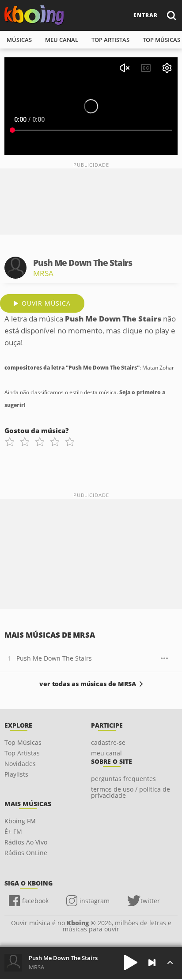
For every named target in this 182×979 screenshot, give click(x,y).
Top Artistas (22, 753)
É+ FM (13, 831)
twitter (150, 901)
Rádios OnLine (25, 852)
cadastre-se (108, 742)
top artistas (110, 40)
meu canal (61, 40)
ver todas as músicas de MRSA (87, 684)
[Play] (130, 962)
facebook (35, 901)
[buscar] (171, 15)
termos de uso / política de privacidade (130, 792)
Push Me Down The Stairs (54, 658)
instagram (95, 901)
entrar (145, 15)
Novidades (20, 763)
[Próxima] (151, 962)
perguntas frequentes (123, 778)
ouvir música (46, 303)
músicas (19, 40)
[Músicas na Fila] (170, 962)
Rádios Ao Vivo (25, 842)
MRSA (43, 273)
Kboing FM (20, 821)
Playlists (16, 774)
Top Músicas (23, 742)
